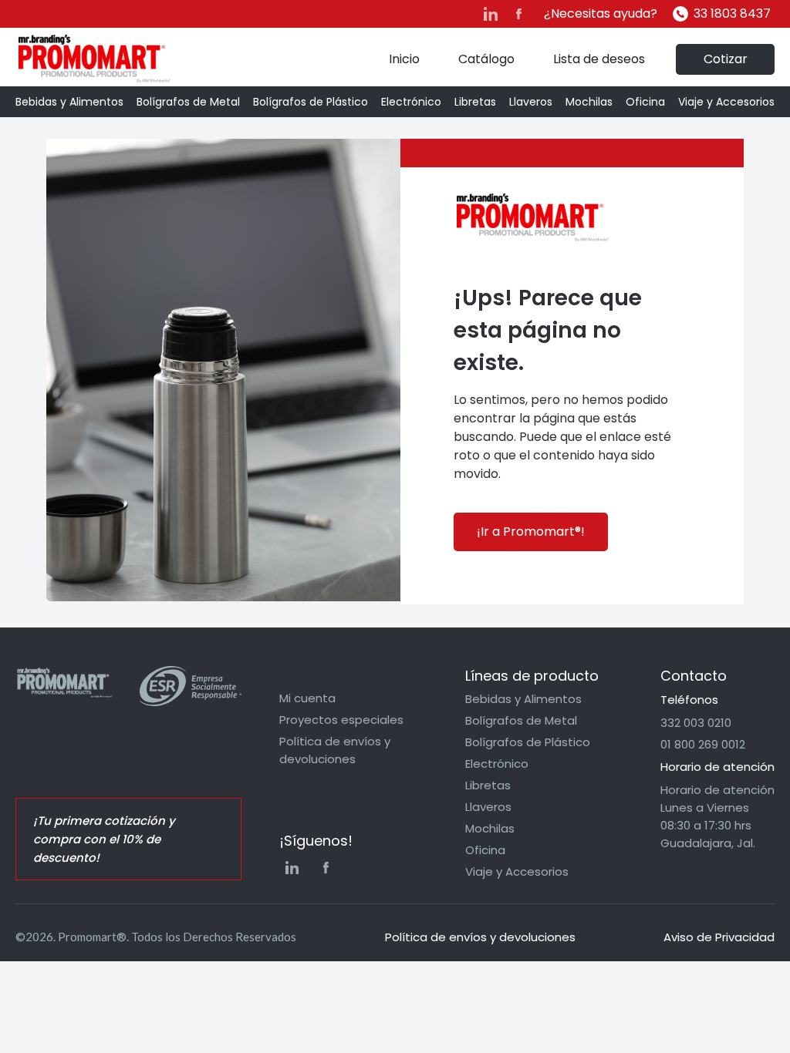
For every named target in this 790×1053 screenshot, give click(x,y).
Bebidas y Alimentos (69, 101)
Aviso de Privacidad (719, 937)
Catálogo (486, 59)
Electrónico (411, 101)
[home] (94, 59)
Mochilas (589, 101)
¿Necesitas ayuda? (600, 13)
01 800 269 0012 (702, 744)
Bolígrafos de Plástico (310, 101)
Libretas (475, 101)
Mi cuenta (307, 698)
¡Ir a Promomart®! (531, 531)
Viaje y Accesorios (726, 101)
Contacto (693, 675)
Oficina (645, 101)
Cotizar (726, 59)
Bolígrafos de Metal (188, 101)
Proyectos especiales (341, 720)
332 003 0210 (695, 723)
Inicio (404, 59)
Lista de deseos (599, 59)
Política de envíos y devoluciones (334, 750)
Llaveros (530, 101)
